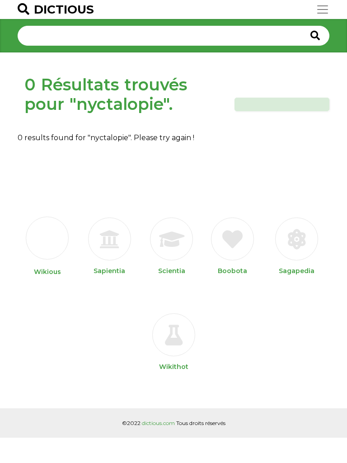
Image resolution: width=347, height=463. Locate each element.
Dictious (64, 9)
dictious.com (158, 423)
